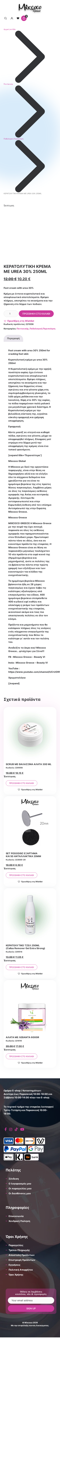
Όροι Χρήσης (16, 1274)
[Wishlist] (18, 18)
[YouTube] (22, 1129)
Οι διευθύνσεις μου (20, 1193)
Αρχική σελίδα (10, 29)
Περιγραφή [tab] (13, 338)
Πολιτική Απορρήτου (21, 1269)
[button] (19, 321)
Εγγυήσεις (14, 1264)
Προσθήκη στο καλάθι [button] (21, 783)
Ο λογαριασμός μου (20, 1183)
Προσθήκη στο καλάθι (36, 313)
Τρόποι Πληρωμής (19, 1250)
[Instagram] (10, 1129)
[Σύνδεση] (12, 18)
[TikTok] (16, 1129)
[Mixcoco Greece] (30, 8)
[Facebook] (6, 1129)
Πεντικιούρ (8, 84)
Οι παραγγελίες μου (20, 1188)
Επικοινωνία (16, 1216)
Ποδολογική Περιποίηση (13, 139)
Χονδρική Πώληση (19, 1221)
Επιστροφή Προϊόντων (22, 1259)
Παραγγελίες (16, 1245)
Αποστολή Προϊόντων (22, 1255)
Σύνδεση (14, 1178)
